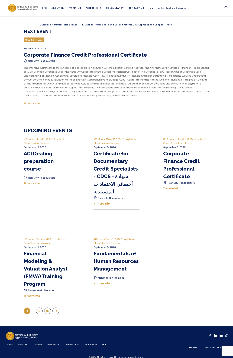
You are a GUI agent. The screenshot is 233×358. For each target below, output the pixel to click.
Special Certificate (181, 143)
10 (47, 311)
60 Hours (29, 239)
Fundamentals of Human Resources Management (116, 261)
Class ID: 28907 (115, 139)
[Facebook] (210, 335)
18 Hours (98, 239)
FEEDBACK (194, 348)
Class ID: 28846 (44, 139)
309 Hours (169, 139)
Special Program (40, 243)
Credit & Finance (33, 39)
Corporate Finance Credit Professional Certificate (85, 55)
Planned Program (110, 243)
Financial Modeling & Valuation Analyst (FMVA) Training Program (46, 269)
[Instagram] (226, 335)
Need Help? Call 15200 (215, 348)
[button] (226, 8)
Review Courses (40, 143)
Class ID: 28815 (44, 239)
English (58, 139)
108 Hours (99, 139)
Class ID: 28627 (113, 239)
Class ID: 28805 (185, 139)
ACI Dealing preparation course (39, 161)
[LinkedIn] (215, 335)
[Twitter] (221, 335)
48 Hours (29, 139)
